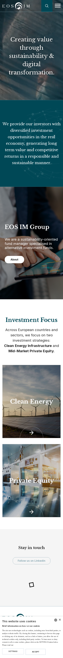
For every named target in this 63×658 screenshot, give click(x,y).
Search (46, 6)
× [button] (60, 620)
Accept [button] (35, 651)
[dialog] (31, 637)
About (14, 259)
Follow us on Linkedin (31, 560)
